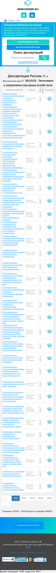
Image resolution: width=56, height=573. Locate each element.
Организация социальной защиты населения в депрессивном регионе (13, 473)
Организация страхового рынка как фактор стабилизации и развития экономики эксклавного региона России (13, 396)
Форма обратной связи (28, 525)
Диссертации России (28, 42)
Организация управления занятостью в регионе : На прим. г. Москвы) (14, 384)
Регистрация (32, 15)
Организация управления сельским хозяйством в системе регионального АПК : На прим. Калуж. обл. (14, 409)
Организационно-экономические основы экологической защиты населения (13, 358)
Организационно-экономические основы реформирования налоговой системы (13, 266)
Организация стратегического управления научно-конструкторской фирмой (13, 486)
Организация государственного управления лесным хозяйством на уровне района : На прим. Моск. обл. (12, 460)
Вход (24, 15)
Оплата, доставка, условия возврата (28, 552)
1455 (49, 498)
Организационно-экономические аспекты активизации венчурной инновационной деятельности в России (13, 345)
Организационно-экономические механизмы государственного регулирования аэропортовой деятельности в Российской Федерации (12, 160)
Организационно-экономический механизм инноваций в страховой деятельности (13, 145)
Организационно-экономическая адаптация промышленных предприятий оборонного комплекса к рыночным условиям (14, 175)
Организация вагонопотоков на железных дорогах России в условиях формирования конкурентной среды (14, 447)
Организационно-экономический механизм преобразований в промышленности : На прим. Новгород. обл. (13, 371)
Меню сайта (15, 20)
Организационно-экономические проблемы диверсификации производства (14, 253)
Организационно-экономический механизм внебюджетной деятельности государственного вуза (13, 188)
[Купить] (49, 101)
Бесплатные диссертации (28, 47)
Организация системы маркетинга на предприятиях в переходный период (12, 435)
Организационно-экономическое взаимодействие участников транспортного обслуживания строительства (14, 227)
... (9, 498)
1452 (23, 498)
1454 (40, 498)
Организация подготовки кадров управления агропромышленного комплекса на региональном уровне (13, 422)
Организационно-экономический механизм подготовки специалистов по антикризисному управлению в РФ (13, 240)
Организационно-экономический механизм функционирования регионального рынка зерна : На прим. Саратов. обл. (13, 317)
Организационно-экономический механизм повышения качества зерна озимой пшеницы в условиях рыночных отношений (13, 201)
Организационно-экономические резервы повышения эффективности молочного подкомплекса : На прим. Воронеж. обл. (14, 131)
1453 (32, 498)
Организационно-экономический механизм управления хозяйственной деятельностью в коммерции (13, 99)
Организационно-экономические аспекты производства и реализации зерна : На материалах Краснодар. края (13, 278)
